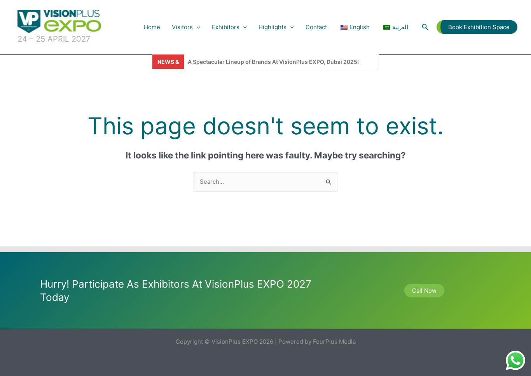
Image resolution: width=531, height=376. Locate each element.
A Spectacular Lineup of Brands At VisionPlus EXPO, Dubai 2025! (273, 61)
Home (152, 27)
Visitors (182, 27)
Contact (316, 27)
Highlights (272, 27)
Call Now (424, 290)
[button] (196, 27)
